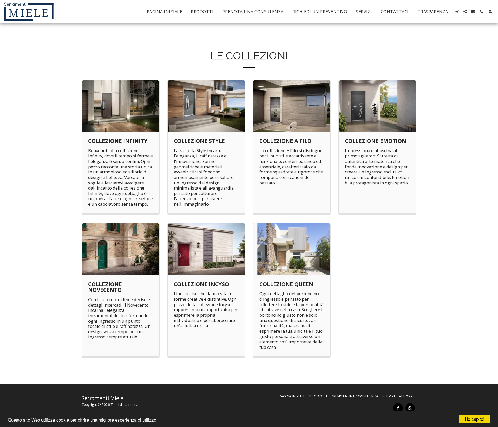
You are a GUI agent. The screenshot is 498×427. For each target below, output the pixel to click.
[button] (457, 12)
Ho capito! (475, 419)
